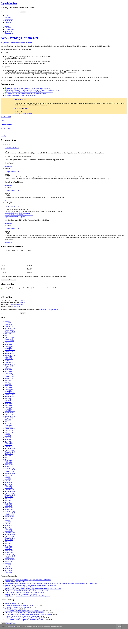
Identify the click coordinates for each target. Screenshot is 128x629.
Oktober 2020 (9, 330)
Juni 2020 (8, 335)
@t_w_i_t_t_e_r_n (11, 589)
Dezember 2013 (10, 393)
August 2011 (9, 432)
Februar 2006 (9, 550)
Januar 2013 (8, 409)
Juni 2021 (8, 323)
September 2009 (10, 473)
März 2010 (8, 463)
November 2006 (10, 534)
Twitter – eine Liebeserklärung (24, 587)
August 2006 (9, 540)
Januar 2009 (8, 488)
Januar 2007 (8, 531)
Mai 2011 (8, 437)
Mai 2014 (8, 384)
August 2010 (9, 454)
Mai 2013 (8, 402)
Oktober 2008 (9, 493)
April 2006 (8, 547)
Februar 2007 (9, 529)
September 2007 (10, 516)
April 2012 (8, 425)
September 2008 (10, 495)
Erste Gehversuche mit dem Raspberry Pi (28, 594)
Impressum (8, 21)
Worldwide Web (6, 117)
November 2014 (10, 375)
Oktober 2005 (9, 558)
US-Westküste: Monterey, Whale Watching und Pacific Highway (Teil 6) (28, 614)
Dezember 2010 (10, 446)
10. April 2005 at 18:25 (12, 171)
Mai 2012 (8, 423)
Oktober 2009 (9, 472)
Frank (6, 592)
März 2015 (8, 371)
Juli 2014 (8, 380)
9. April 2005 (5, 43)
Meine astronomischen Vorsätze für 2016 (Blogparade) (31, 590)
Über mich (8, 17)
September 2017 (10, 353)
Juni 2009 (8, 479)
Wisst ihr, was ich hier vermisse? (37, 94)
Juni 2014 (8, 382)
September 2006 (10, 538)
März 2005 (8, 570)
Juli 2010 (8, 455)
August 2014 (9, 378)
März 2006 (8, 549)
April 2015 (8, 369)
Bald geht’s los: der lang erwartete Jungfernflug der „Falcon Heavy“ (76, 583)
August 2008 (9, 497)
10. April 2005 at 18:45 (12, 190)
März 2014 (8, 387)
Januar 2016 (8, 360)
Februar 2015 (9, 373)
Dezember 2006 (10, 532)
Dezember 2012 (10, 411)
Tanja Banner (14, 43)
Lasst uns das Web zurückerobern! (39, 88)
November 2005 (10, 556)
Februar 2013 (9, 407)
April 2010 (8, 461)
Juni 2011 (8, 436)
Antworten (8, 166)
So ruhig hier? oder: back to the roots (41, 92)
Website (25, 108)
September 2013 (10, 396)
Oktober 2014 (9, 377)
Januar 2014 (8, 391)
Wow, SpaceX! (20, 581)
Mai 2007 (8, 524)
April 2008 (8, 504)
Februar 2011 (9, 443)
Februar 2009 (9, 486)
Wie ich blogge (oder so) (29, 95)
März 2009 (8, 484)
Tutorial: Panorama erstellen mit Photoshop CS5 (20, 605)
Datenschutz (9, 22)
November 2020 (10, 328)
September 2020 (10, 332)
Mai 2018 (8, 342)
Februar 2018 (9, 346)
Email (29, 269)
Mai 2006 (8, 545)
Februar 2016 (9, 359)
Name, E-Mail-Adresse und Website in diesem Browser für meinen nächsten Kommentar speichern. (34, 276)
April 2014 (8, 386)
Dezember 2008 (10, 489)
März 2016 (8, 357)
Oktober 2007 (9, 515)
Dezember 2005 (10, 554)
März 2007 (8, 527)
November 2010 (10, 448)
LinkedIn (20, 304)
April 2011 (8, 439)
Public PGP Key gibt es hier (49, 310)
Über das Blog (9, 19)
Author (29, 265)
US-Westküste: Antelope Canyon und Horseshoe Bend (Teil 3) (24, 620)
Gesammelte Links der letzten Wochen (17, 607)
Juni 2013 (8, 400)
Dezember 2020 (10, 326)
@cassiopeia (9, 580)
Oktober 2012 (9, 414)
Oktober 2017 (9, 351)
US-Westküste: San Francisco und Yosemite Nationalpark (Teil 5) (25, 612)
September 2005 (10, 559)
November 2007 (10, 513)
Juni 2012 (8, 421)
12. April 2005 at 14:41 (12, 228)
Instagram (17, 306)
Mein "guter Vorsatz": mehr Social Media (45, 90)
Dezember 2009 (10, 468)
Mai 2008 (8, 502)
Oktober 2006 (9, 536)
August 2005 (9, 561)
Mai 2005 (8, 567)
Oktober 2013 (9, 394)
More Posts (18, 108)
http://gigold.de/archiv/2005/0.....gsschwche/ (19, 215)
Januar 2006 (8, 552)
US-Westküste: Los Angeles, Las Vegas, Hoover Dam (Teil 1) (24, 618)
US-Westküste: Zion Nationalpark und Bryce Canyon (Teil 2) (24, 611)
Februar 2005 (9, 572)
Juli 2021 (8, 321)
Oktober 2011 (9, 430)
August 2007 (9, 518)
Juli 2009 (8, 477)
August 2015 (9, 366)
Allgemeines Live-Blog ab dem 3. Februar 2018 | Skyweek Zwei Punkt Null (29, 583)
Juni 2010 (8, 457)
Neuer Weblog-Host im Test (19, 38)
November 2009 (10, 470)
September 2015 (10, 364)
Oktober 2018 (9, 341)
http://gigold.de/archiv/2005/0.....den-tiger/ (18, 213)
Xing (12, 304)
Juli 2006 (8, 541)
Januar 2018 (8, 348)
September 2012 (10, 416)
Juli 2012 (8, 420)
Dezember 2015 (10, 362)
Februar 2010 (9, 464)
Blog (2, 120)
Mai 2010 (8, 459)
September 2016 (10, 355)
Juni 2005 (8, 565)
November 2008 (10, 491)
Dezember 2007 (10, 511)
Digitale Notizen (9, 3)
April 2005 (8, 568)
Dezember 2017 (10, 350)
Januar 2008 (8, 509)
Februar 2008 (9, 507)
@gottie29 (8, 590)
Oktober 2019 (9, 337)
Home (7, 15)
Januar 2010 (8, 466)
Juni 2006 (8, 543)
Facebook (22, 303)
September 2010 (10, 452)
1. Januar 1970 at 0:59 (12, 148)
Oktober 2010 (9, 450)
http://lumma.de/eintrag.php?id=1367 (16, 217)
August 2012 (9, 418)
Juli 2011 (7, 434)
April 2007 (8, 525)
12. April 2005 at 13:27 (12, 206)
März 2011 (8, 441)
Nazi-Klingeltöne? (10, 603)
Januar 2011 (8, 445)
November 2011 (10, 429)
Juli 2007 (8, 520)
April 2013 (8, 403)
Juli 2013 (8, 398)
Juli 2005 (8, 563)
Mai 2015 (8, 368)
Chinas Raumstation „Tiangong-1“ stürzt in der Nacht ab (33, 580)
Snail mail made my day (12, 609)
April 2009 (8, 482)
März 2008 (8, 506)
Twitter (24, 301)
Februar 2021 (9, 325)
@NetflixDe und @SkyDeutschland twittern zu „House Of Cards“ (40, 589)
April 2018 (8, 344)
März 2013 (8, 405)
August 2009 (9, 475)
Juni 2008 (8, 500)
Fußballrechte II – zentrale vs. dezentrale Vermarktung (22, 616)
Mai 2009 (8, 481)
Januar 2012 (8, 427)
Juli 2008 (8, 498)
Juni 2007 (8, 522)
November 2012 (10, 412)
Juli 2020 (8, 334)
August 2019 (9, 339)
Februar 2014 (9, 389)
